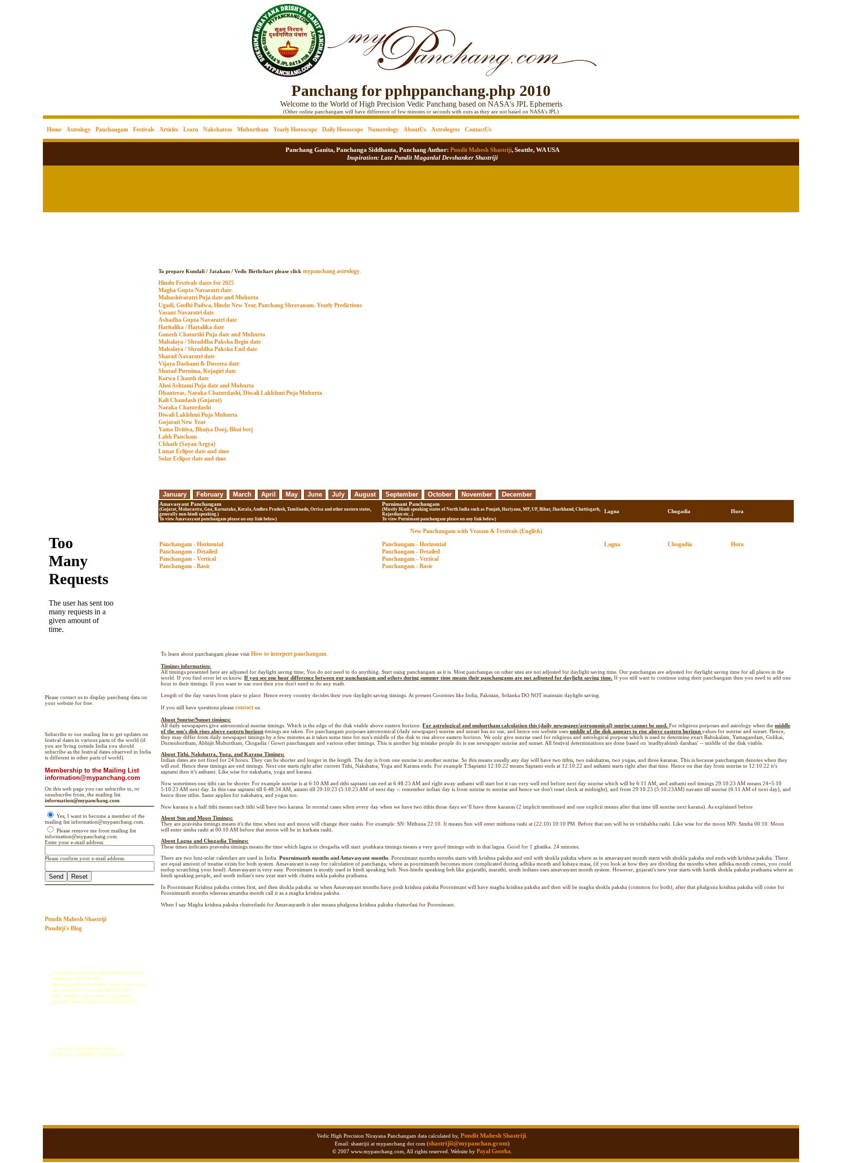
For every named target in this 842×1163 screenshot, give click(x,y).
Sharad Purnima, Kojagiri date (197, 371)
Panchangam (112, 129)
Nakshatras (217, 129)
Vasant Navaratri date (186, 312)
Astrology (78, 129)
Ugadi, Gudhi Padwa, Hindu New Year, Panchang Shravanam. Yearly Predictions (260, 305)
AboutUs (414, 129)
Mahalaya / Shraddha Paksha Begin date (209, 341)
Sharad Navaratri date (186, 356)
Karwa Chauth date (183, 378)
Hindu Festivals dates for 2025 (196, 282)
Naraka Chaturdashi (184, 407)
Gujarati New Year (182, 422)
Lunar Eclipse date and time (193, 451)
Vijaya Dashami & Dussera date (198, 363)
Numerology (383, 129)
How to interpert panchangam (288, 653)
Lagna (612, 544)
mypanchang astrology (331, 271)
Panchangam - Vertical (187, 558)
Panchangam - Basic (184, 566)
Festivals (143, 129)
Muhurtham (252, 129)
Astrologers (445, 129)
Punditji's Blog (63, 928)
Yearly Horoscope (295, 129)
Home (54, 129)
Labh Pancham (177, 436)
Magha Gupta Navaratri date (194, 290)
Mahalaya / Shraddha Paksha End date (207, 349)
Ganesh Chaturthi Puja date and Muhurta (211, 334)
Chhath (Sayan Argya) (186, 444)
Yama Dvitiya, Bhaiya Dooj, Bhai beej (205, 429)
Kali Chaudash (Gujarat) (190, 400)
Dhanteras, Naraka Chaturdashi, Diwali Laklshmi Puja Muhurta (240, 392)
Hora (737, 544)
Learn (190, 129)
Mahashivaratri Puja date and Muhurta (208, 297)
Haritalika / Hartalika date (191, 327)
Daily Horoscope (342, 129)
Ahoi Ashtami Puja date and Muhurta (206, 385)
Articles (168, 129)
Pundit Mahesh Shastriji (480, 150)
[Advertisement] (76, 34)
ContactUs (478, 129)
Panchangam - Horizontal (191, 544)
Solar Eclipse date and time (192, 458)
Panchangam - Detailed (188, 551)
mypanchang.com (476, 261)
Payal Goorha (494, 1151)
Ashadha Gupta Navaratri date (197, 319)
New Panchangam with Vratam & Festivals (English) (476, 531)
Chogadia (680, 544)
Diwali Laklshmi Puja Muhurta (197, 414)
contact (244, 707)
